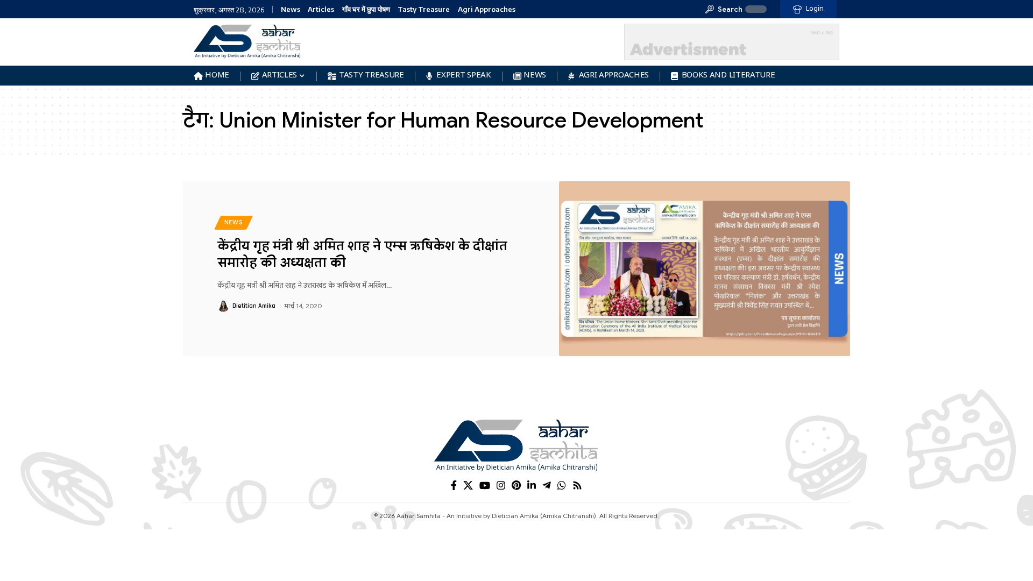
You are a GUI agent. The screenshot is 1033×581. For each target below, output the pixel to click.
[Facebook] (453, 485)
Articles (321, 9)
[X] (468, 485)
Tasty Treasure (424, 9)
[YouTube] (485, 485)
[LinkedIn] (532, 485)
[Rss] (577, 485)
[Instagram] (501, 485)
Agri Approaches (486, 9)
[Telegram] (547, 485)
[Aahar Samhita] (516, 445)
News (290, 9)
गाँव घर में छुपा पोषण (366, 9)
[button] (723, 9)
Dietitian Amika (253, 306)
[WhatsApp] (562, 485)
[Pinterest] (516, 485)
